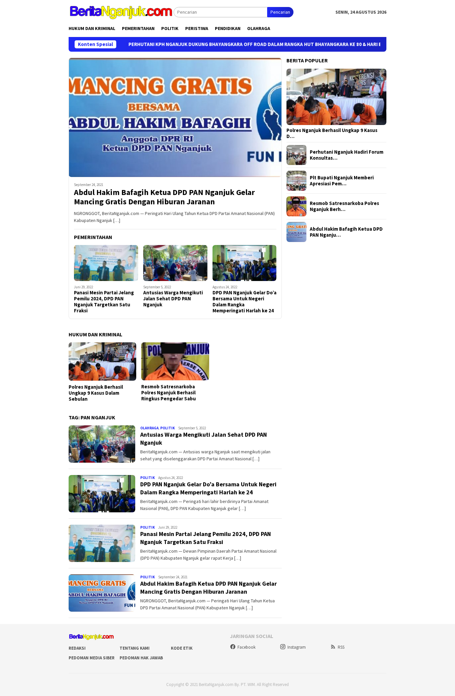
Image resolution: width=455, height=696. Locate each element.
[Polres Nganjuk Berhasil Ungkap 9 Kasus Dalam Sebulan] (102, 361)
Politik (167, 428)
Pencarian (280, 12)
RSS (341, 647)
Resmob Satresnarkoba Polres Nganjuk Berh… (344, 206)
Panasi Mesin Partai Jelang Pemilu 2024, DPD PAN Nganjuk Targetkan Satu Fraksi (104, 302)
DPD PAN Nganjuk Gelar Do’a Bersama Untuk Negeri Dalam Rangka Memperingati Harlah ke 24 (244, 302)
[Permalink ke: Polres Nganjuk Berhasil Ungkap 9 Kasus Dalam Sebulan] (336, 97)
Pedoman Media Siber (92, 658)
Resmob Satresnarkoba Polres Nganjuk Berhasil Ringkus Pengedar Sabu (168, 393)
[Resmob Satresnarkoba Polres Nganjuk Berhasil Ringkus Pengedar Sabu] (175, 361)
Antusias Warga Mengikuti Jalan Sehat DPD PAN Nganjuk (173, 299)
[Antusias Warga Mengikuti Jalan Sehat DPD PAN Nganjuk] (175, 263)
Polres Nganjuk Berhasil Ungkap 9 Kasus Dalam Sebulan (96, 393)
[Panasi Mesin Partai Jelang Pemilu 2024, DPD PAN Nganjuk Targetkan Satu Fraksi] (106, 263)
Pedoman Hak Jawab (141, 658)
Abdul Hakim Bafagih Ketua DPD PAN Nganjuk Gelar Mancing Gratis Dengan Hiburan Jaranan (164, 197)
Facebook (246, 647)
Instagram (296, 647)
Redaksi (77, 648)
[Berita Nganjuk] (121, 12)
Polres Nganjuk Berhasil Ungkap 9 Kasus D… (331, 133)
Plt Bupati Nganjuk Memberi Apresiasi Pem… (342, 181)
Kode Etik (182, 648)
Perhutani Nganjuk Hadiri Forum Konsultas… (346, 155)
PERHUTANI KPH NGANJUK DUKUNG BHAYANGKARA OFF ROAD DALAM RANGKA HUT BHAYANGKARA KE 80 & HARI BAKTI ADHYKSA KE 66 (245, 44)
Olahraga (149, 428)
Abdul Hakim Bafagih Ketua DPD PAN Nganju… (346, 232)
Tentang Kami (135, 648)
